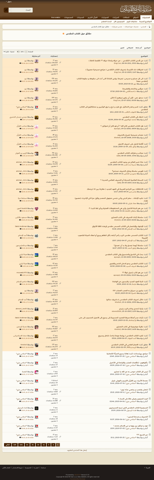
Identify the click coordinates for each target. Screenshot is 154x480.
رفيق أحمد (132, 248)
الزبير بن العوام (21, 153)
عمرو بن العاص (130, 174)
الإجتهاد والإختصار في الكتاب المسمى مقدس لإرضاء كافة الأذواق (117, 226)
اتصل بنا (36, 468)
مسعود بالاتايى (21, 217)
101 (21, 445)
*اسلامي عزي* (21, 107)
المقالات (126, 17)
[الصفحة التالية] (17, 51)
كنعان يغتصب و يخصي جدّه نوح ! (134, 390)
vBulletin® (77, 475)
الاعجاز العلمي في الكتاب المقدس (124, 345)
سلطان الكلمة (130, 211)
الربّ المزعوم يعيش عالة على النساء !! (133, 399)
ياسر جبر (132, 192)
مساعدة (43, 468)
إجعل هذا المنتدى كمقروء (77, 450)
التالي (8, 445)
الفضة (24, 372)
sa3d (118, 156)
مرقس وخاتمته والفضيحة (132, 89)
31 (33, 445)
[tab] (147, 47)
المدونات (80, 17)
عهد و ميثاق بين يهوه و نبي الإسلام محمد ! (130, 426)
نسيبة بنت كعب (130, 165)
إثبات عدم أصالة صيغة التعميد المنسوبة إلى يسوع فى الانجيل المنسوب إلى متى (111, 318)
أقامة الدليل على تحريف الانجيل (130, 144)
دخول (9, 1)
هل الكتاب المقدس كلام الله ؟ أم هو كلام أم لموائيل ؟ (122, 126)
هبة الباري (23, 254)
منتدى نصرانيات (117, 27)
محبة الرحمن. (21, 327)
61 (27, 445)
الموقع (135, 17)
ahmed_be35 (21, 309)
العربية (147, 468)
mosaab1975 (22, 272)
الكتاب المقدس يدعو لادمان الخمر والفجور (126, 263)
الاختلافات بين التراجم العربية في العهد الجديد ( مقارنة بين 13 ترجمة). (115, 189)
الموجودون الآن (119, 21)
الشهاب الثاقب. (130, 112)
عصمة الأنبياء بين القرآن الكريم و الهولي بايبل (129, 381)
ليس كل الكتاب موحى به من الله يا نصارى (131, 372)
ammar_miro (21, 162)
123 (14, 445)
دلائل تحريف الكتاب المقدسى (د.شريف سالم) (124, 299)
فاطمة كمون (22, 208)
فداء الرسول (131, 410)
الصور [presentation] (122, 48)
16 (38, 445)
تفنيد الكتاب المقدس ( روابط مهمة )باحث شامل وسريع (120, 336)
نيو (26, 61)
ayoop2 (117, 128)
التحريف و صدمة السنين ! (137, 417)
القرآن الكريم (93, 17)
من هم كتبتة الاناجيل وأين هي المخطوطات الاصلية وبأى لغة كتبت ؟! (116, 208)
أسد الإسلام (132, 229)
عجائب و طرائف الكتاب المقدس (130, 153)
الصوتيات (105, 17)
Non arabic (55, 17)
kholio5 (117, 137)
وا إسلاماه (132, 320)
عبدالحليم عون (21, 245)
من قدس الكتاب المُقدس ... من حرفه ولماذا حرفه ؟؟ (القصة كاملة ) (116, 61)
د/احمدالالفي (131, 91)
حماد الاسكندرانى (20, 336)
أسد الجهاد (132, 338)
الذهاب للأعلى (6, 468)
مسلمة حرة (22, 198)
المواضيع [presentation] (147, 48)
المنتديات (146, 17)
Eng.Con (117, 63)
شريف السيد (131, 266)
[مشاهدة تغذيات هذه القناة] (63, 33)
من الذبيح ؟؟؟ (142, 435)
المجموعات (68, 17)
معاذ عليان (132, 203)
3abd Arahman (21, 226)
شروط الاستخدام (18, 468)
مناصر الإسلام (21, 281)
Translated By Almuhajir (77, 479)
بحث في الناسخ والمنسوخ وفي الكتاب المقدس (124, 254)
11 (44, 445)
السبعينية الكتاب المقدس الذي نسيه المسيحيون (128, 408)
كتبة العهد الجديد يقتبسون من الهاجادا (127, 281)
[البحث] (6, 10)
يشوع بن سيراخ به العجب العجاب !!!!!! (128, 290)
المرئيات (116, 17)
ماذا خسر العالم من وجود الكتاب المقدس (126, 162)
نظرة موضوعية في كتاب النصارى (129, 327)
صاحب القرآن (22, 126)
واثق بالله (132, 146)
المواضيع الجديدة (145, 21)
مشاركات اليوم (132, 21)
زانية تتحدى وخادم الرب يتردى (131, 309)
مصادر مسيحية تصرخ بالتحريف (130, 135)
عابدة (134, 284)
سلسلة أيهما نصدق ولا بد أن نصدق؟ (128, 245)
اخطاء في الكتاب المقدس (133, 117)
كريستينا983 (131, 347)
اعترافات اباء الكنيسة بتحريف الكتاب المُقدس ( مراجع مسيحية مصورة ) (114, 70)
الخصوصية (28, 468)
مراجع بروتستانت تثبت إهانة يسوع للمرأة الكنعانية (127, 354)
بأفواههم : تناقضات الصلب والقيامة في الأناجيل (128, 363)
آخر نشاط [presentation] (139, 48)
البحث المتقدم (106, 21)
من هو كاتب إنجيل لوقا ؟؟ (132, 272)
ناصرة (133, 293)
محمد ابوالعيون (130, 119)
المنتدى (143, 27)
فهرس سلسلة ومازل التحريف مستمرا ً (127, 171)
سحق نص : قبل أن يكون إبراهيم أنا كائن (126, 98)
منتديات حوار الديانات (132, 27)
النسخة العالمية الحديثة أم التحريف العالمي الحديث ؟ (121, 180)
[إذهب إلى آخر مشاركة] (20, 63)
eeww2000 (116, 311)
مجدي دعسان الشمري (18, 117)
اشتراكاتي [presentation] (130, 48)
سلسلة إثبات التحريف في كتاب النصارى (127, 217)
